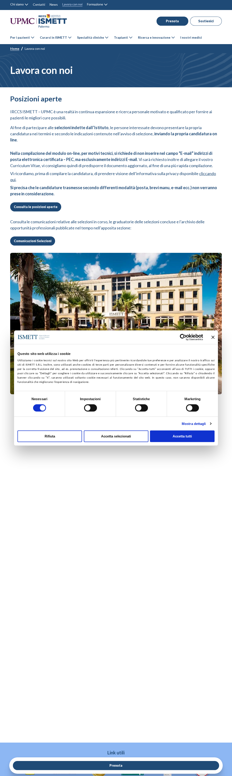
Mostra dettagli (194, 423)
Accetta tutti (182, 436)
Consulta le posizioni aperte (36, 207)
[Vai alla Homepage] (38, 21)
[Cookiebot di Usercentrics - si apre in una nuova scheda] (183, 337)
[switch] (90, 408)
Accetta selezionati (116, 436)
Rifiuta (50, 436)
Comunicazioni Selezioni (32, 241)
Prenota (172, 21)
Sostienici (206, 21)
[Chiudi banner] (213, 337)
